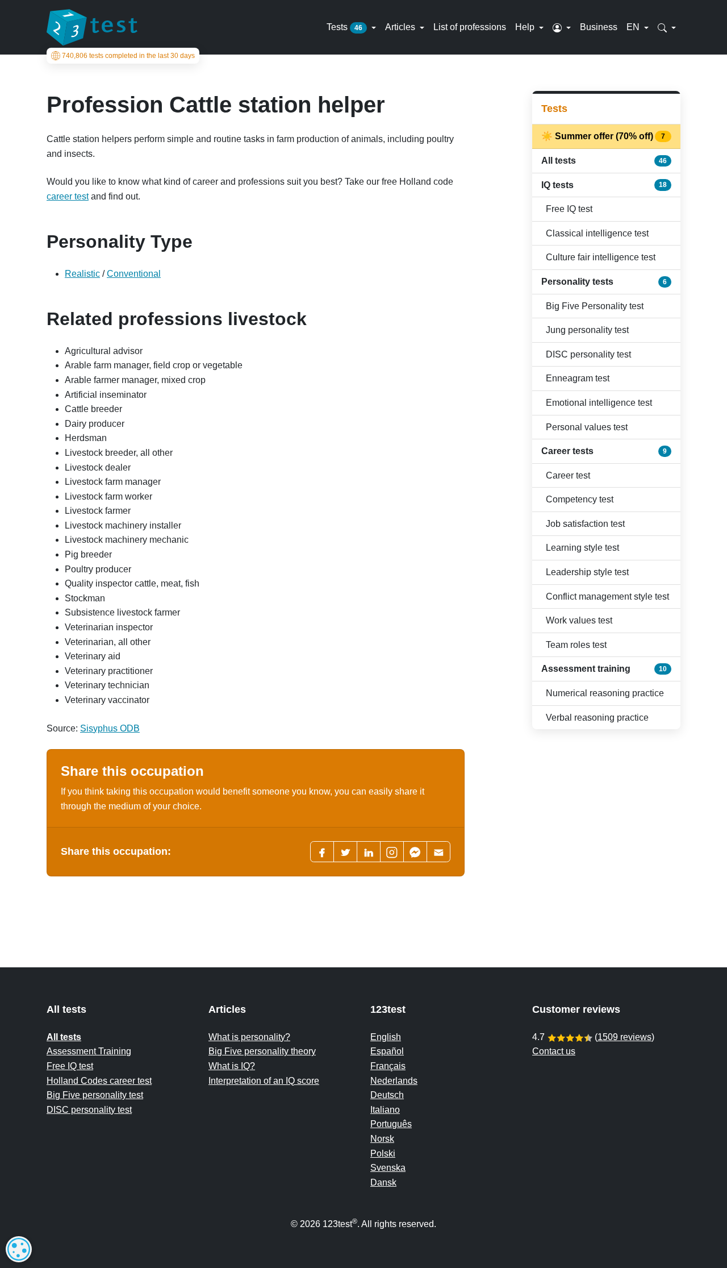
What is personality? (249, 1037)
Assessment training (604, 669)
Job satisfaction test (585, 524)
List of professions (469, 27)
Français (388, 1066)
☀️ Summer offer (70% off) (604, 136)
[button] (561, 27)
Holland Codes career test (99, 1081)
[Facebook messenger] (415, 851)
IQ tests (604, 185)
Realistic (82, 273)
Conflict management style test (607, 596)
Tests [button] (344, 27)
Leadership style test (587, 572)
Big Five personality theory (262, 1051)
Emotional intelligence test (599, 403)
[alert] (19, 1249)
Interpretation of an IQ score (263, 1081)
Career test (568, 475)
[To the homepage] (92, 27)
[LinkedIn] (369, 851)
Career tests (604, 451)
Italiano (385, 1110)
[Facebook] (322, 851)
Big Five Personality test (595, 306)
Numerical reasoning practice (605, 693)
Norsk (382, 1139)
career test (68, 196)
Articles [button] (401, 27)
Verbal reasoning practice (597, 717)
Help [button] (526, 27)
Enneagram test (577, 378)
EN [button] (634, 27)
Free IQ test (569, 209)
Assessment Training (89, 1051)
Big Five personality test (95, 1095)
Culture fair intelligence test (600, 257)
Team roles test (576, 645)
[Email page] (438, 851)
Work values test (579, 620)
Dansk (383, 1182)
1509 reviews (624, 1037)
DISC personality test (588, 354)
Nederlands (393, 1081)
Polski (382, 1153)
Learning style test (582, 547)
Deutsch (387, 1095)
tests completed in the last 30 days (128, 56)
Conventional (134, 273)
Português (391, 1124)
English (385, 1037)
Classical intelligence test (597, 233)
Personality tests (604, 281)
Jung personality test (587, 330)
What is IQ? (231, 1066)
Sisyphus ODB (110, 728)
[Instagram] (392, 851)
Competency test (579, 499)
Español (387, 1051)
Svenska (388, 1168)
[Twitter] (345, 851)
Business (598, 27)
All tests (604, 160)
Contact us (553, 1051)
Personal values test (587, 427)
